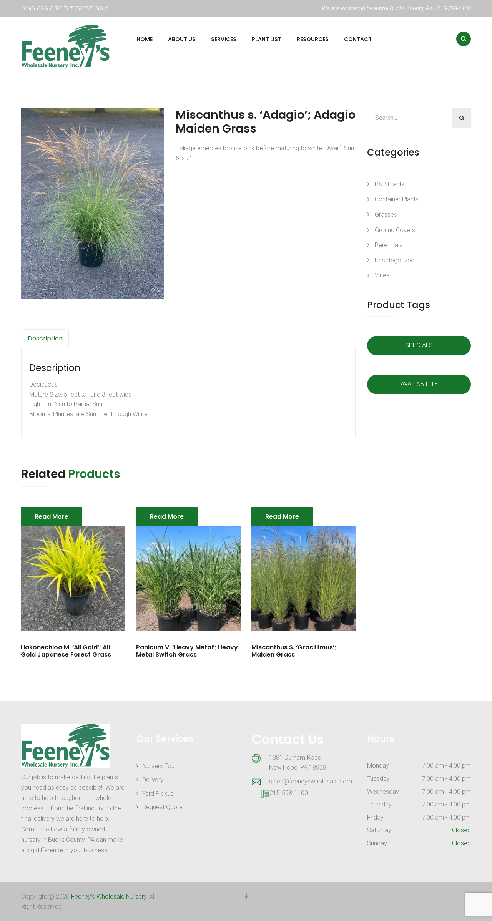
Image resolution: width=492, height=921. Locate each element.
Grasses (386, 214)
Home (144, 39)
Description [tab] (45, 338)
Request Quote (162, 807)
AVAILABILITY (419, 384)
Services (223, 39)
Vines (382, 275)
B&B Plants (389, 184)
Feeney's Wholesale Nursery (108, 896)
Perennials (388, 245)
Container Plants (397, 199)
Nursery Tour (159, 766)
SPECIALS (419, 345)
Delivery (152, 779)
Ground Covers (395, 230)
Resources (313, 39)
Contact (358, 39)
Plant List (266, 39)
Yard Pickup (158, 793)
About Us (182, 39)
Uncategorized (394, 260)
